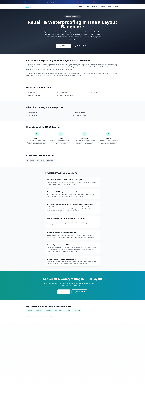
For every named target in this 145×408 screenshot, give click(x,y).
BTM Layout (58, 310)
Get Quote (63, 292)
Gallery (103, 6)
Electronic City (76, 310)
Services (94, 6)
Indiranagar (39, 310)
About (87, 6)
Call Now (64, 46)
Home (80, 6)
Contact (116, 6)
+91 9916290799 (80, 292)
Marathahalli (48, 310)
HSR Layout (67, 310)
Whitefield (29, 310)
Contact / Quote (82, 46)
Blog (109, 6)
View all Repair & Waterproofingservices (38, 316)
